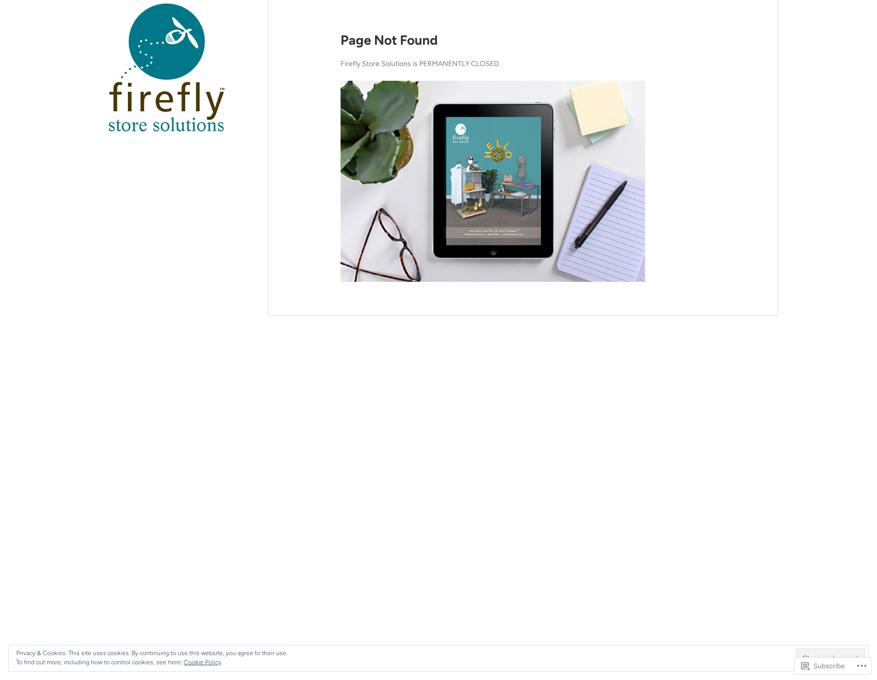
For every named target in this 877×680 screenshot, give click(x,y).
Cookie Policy (202, 662)
